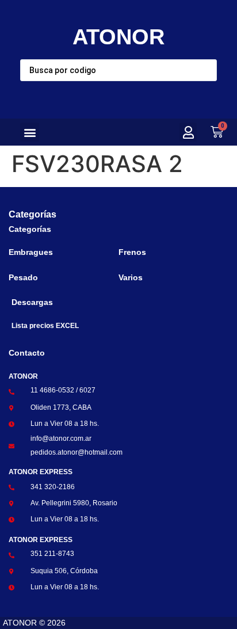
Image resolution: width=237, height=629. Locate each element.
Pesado (23, 277)
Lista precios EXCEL (45, 326)
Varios (130, 277)
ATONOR (118, 37)
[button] (29, 132)
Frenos (132, 252)
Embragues (31, 252)
